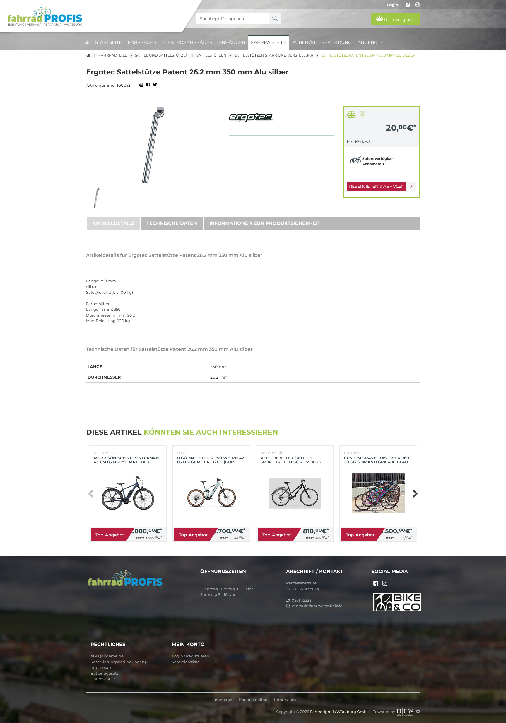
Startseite (108, 42)
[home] (87, 42)
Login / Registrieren (190, 656)
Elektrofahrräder (188, 42)
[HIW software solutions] (405, 711)
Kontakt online (253, 700)
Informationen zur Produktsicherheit (264, 223)
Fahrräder (142, 42)
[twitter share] (155, 85)
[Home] (95, 16)
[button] (415, 493)
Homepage (221, 700)
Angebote (370, 42)
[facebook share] (148, 85)
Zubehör (303, 42)
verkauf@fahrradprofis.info (316, 606)
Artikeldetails (113, 223)
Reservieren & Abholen (376, 186)
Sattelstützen (211, 55)
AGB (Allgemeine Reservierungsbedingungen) (118, 659)
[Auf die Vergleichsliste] (352, 116)
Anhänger (231, 42)
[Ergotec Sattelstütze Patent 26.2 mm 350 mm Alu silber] (153, 145)
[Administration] (418, 711)
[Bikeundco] (397, 601)
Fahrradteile (268, 42)
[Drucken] (142, 85)
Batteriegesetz (104, 673)
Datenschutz (102, 678)
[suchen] (275, 18)
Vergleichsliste (186, 661)
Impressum (101, 667)
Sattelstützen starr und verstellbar (273, 55)
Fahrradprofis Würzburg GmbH (340, 711)
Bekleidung (336, 42)
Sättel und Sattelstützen (162, 55)
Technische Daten (171, 223)
